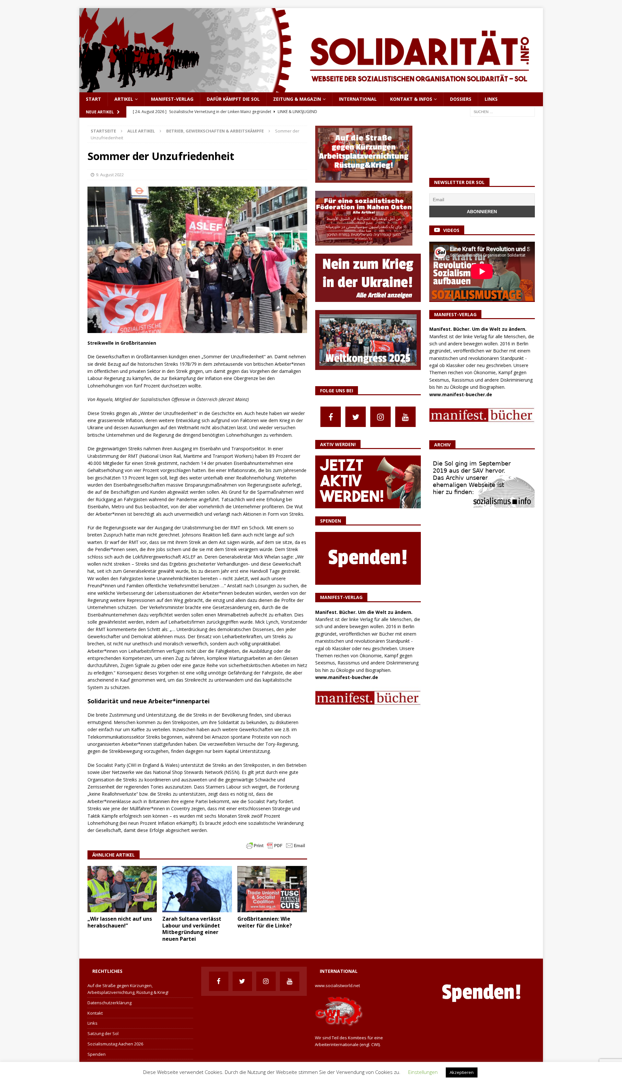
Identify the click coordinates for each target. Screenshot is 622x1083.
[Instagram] (380, 417)
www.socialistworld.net (337, 985)
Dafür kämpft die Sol (233, 99)
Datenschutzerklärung (109, 1003)
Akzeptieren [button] (462, 1072)
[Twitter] (355, 417)
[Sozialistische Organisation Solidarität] (311, 89)
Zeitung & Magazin (297, 99)
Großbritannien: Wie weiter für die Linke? (264, 922)
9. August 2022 (110, 175)
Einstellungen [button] (423, 1072)
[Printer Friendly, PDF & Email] (275, 845)
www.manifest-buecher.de (346, 677)
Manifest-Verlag (172, 99)
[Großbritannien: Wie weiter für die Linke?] (272, 889)
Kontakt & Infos (411, 99)
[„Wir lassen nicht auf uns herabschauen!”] (122, 889)
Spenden (96, 1054)
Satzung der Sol (103, 1033)
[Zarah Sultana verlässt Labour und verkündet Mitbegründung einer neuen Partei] (197, 889)
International (358, 99)
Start (93, 99)
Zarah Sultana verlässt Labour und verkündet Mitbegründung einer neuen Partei (191, 928)
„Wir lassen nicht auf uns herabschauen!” (119, 922)
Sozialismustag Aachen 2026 (115, 1044)
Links (491, 99)
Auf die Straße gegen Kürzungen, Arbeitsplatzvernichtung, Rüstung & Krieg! (127, 989)
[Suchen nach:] (502, 111)
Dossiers (460, 99)
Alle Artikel (141, 131)
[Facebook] (330, 417)
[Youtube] (405, 417)
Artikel (123, 99)
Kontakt (95, 1013)
